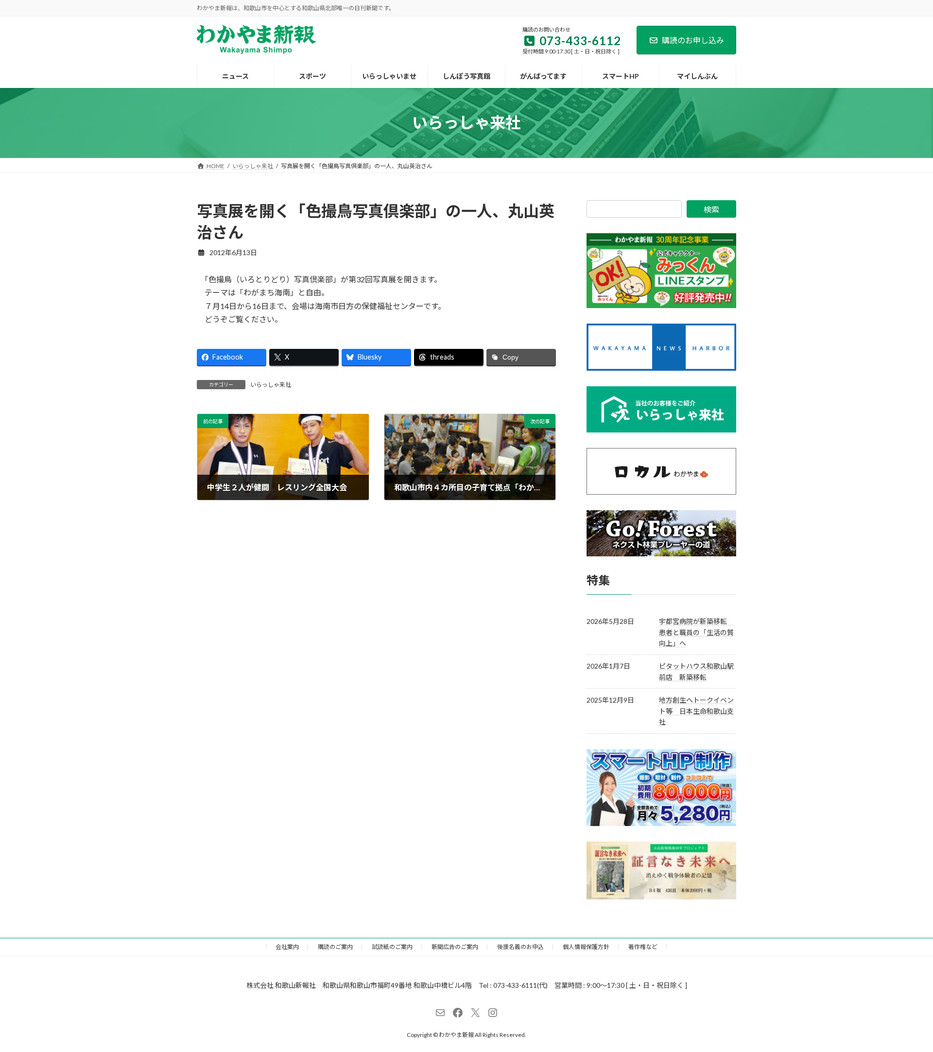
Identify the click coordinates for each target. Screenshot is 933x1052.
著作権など (642, 946)
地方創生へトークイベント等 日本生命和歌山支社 (696, 711)
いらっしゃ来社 (270, 384)
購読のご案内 (335, 946)
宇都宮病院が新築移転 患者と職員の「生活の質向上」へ (696, 632)
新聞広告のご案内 (455, 946)
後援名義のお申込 (520, 946)
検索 (711, 209)
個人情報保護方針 (586, 946)
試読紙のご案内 (392, 946)
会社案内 (287, 946)
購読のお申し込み (693, 40)
